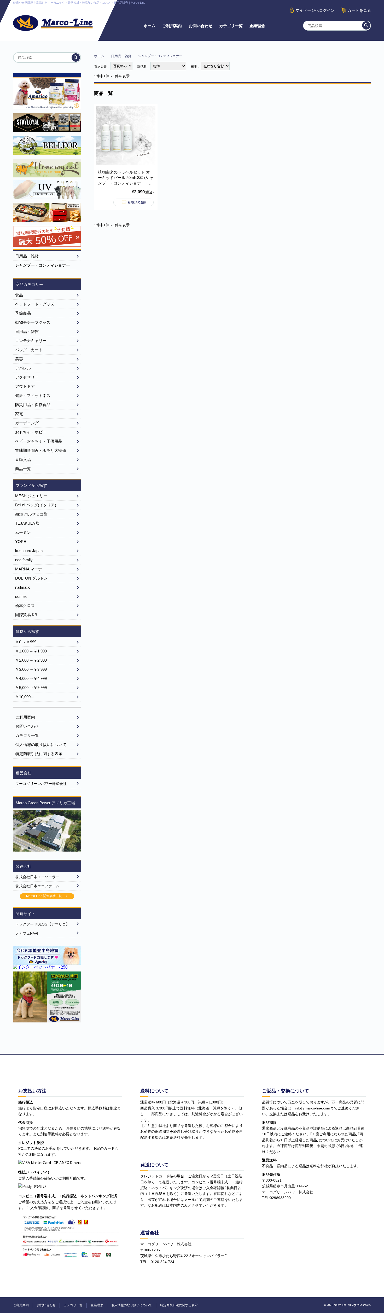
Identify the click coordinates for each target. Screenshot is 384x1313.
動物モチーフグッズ (32, 322)
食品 (19, 295)
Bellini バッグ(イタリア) (35, 505)
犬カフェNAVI (26, 933)
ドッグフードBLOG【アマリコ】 (42, 924)
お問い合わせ (200, 26)
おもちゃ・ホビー (30, 432)
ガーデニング (27, 423)
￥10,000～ (24, 697)
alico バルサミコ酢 (31, 514)
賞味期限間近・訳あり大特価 (40, 450)
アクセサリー (27, 377)
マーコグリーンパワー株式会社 (41, 784)
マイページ (315, 10)
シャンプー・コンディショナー (42, 265)
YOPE (20, 541)
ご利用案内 (172, 26)
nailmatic (22, 587)
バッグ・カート (29, 350)
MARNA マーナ (28, 569)
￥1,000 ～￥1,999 (31, 651)
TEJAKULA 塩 (27, 523)
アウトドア (25, 386)
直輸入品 (23, 459)
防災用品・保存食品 (32, 404)
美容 (19, 359)
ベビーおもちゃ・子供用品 (38, 441)
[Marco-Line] (53, 23)
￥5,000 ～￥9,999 (31, 687)
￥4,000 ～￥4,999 (31, 678)
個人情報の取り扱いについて (40, 744)
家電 (19, 414)
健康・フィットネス (32, 395)
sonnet (21, 596)
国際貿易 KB (26, 614)
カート (359, 10)
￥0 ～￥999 (25, 642)
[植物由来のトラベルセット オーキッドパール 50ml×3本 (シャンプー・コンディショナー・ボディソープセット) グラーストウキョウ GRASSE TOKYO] (126, 135)
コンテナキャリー (30, 340)
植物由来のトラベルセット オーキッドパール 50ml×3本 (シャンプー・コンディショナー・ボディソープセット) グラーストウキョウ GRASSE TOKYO (125, 178)
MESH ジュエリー (31, 496)
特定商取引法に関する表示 (38, 753)
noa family (24, 560)
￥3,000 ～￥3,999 (31, 669)
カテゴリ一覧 (231, 26)
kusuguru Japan (29, 550)
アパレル (23, 368)
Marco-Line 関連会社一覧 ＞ (47, 896)
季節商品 (23, 313)
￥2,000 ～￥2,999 (31, 660)
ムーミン (23, 532)
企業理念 (257, 26)
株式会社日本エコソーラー (37, 877)
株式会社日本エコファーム (37, 886)
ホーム (149, 26)
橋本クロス (25, 605)
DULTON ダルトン (31, 578)
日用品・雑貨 (121, 56)
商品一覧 (23, 468)
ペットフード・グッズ (34, 304)
